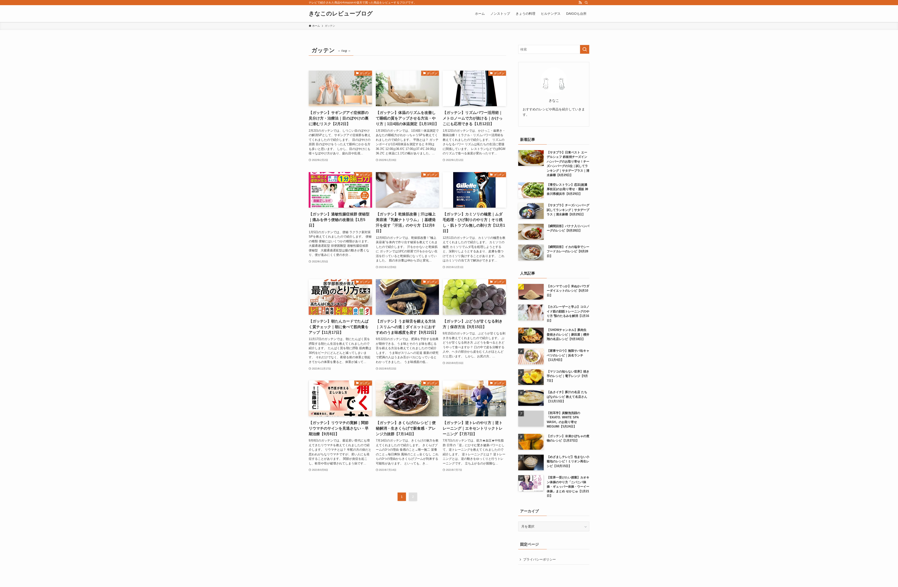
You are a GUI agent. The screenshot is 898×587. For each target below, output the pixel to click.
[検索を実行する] (584, 49)
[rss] (580, 2)
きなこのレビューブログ (341, 13)
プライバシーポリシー (539, 559)
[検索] (586, 2)
